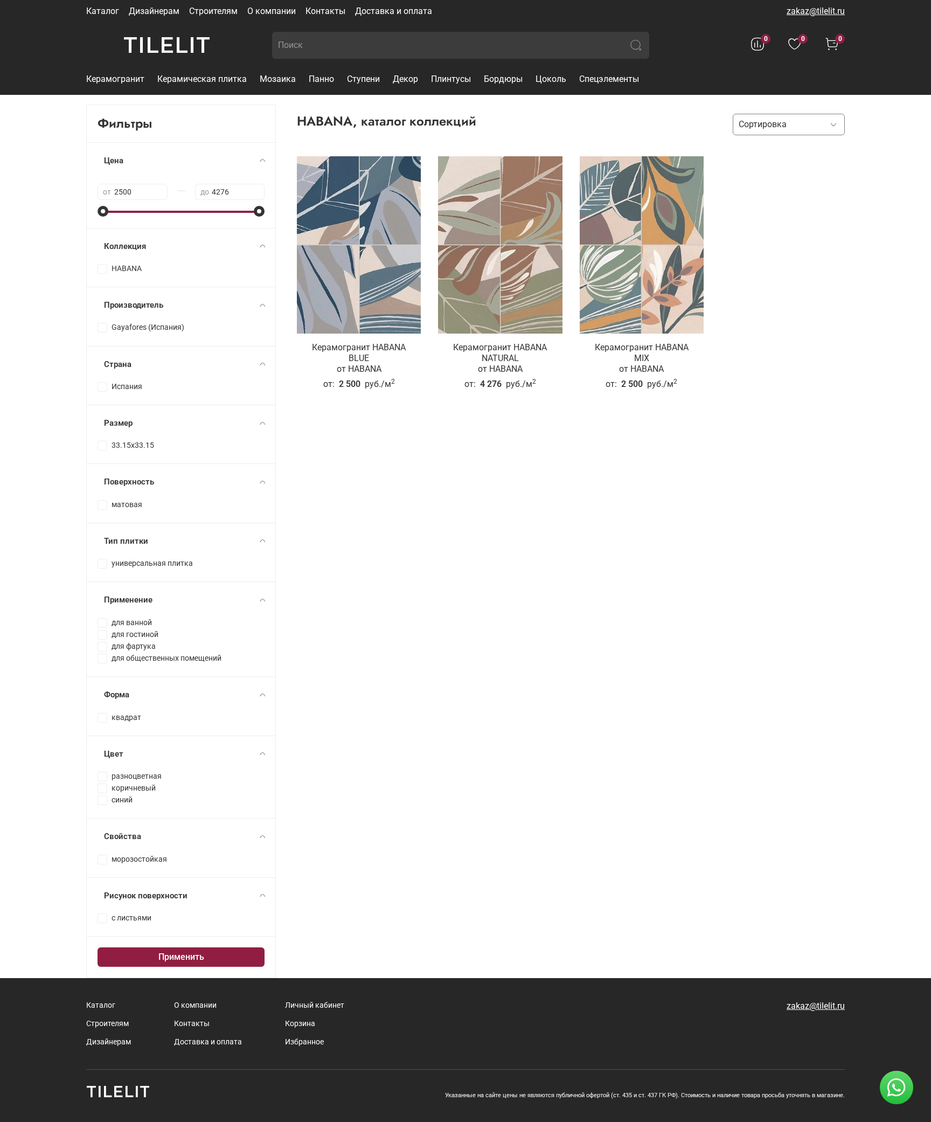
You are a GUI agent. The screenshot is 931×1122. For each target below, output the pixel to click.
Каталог (102, 11)
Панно (321, 79)
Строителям (213, 11)
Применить (181, 957)
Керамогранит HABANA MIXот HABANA (642, 358)
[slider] (103, 211)
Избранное (304, 1042)
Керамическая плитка (202, 79)
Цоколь (551, 79)
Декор (405, 79)
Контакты (325, 11)
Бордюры (503, 79)
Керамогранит (115, 79)
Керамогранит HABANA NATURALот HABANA (500, 358)
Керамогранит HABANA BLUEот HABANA (359, 358)
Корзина (300, 1023)
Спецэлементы (609, 79)
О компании (271, 11)
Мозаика (278, 79)
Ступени (363, 79)
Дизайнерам (154, 11)
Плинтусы (451, 79)
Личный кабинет (314, 1005)
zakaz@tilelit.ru (816, 11)
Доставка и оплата (393, 11)
